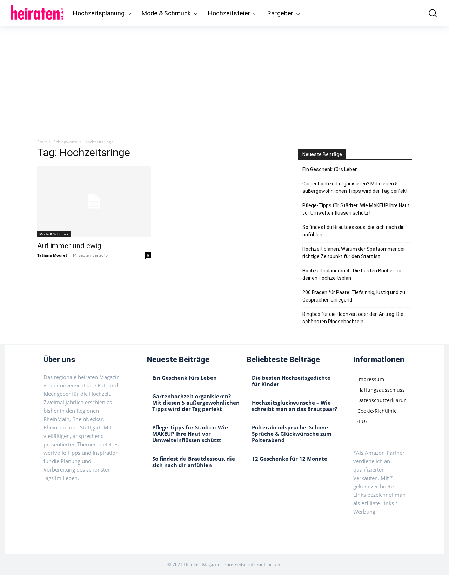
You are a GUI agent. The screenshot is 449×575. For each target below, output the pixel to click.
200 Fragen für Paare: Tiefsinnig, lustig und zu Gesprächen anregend (353, 296)
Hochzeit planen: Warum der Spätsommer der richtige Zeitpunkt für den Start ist (353, 252)
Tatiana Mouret (52, 255)
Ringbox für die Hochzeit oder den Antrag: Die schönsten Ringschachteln (352, 317)
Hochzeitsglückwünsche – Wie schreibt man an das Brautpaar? (294, 405)
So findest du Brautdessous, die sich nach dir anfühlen (353, 230)
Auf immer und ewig (69, 246)
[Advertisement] (224, 78)
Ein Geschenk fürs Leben (330, 169)
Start (42, 142)
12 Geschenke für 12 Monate (289, 458)
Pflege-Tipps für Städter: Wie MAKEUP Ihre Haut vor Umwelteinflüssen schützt (356, 209)
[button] (429, 13)
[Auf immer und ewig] (94, 201)
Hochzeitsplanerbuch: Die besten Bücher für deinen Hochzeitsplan (352, 274)
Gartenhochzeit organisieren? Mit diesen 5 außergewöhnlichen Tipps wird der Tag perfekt (355, 187)
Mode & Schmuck (54, 233)
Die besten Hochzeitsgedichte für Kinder (291, 380)
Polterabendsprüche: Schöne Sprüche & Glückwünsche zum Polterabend (291, 434)
